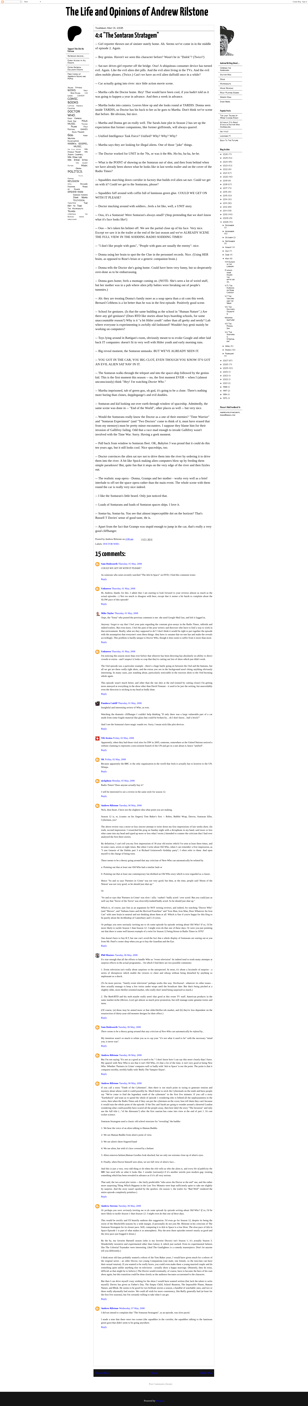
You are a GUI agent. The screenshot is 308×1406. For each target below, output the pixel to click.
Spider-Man (225, 97)
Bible (86, 90)
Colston (71, 108)
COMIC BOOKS (73, 101)
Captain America (75, 106)
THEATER (72, 203)
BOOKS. (72, 90)
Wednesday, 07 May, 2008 (132, 1308)
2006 (226, 364)
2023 (225, 165)
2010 (225, 214)
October (229, 237)
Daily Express (75, 118)
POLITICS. (75, 171)
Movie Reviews (226, 88)
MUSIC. (78, 146)
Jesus (222, 79)
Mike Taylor (107, 613)
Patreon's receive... (76, 56)
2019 (225, 180)
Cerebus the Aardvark (225, 69)
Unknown (106, 588)
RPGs (69, 184)
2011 (225, 210)
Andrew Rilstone (109, 805)
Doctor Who (225, 74)
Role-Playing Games (229, 92)
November (229, 231)
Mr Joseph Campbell (78, 153)
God (70, 135)
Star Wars (80, 197)
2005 (226, 368)
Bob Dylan (75, 93)
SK (102, 759)
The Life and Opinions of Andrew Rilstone (137, 12)
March (228, 349)
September (230, 241)
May (227, 258)
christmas (72, 214)
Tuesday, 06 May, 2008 (130, 805)
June (227, 254)
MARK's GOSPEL (78, 143)
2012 (225, 207)
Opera (78, 168)
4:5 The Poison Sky (229, 326)
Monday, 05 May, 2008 (123, 780)
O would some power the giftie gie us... (230, 276)
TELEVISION (79, 200)
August (228, 247)
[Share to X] (147, 539)
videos (81, 216)
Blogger (160, 1400)
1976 (225, 398)
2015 (225, 195)
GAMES (84, 129)
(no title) (224, 131)
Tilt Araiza (106, 738)
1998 (225, 387)
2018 (225, 184)
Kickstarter (73, 141)
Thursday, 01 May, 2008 (130, 563)
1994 (225, 394)
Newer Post (102, 1373)
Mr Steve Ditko (78, 159)
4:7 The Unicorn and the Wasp (229, 299)
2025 (225, 158)
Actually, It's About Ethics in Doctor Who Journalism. (230, 124)
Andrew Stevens (109, 1206)
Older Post (206, 1373)
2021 (225, 173)
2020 (226, 176)
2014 (225, 199)
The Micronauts (75, 208)
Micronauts (225, 83)
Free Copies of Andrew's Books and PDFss (77, 76)
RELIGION (73, 181)
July (227, 251)
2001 (225, 383)
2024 (225, 161)
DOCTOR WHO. (111, 544)
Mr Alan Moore (74, 149)
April (228, 346)
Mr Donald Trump (78, 150)
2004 (226, 372)
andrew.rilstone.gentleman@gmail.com (230, 413)
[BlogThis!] (144, 539)
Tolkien (71, 211)
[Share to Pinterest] (151, 539)
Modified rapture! (230, 318)
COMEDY (80, 96)
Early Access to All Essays (77, 61)
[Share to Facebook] (149, 539)
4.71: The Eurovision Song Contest (229, 289)
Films (74, 126)
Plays (81, 176)
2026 (226, 154)
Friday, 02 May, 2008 (123, 738)
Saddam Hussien (80, 194)
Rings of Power (78, 188)
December (229, 225)
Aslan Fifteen (75, 87)
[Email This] (142, 539)
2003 (226, 375)
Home (154, 1373)
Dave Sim (72, 121)
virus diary (72, 219)
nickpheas (106, 780)
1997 (225, 390)
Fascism (85, 124)
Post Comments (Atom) (160, 1384)
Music (84, 165)
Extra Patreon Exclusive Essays (75, 68)
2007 (226, 360)
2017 (225, 188)
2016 (225, 192)
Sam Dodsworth (109, 563)
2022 (225, 169)
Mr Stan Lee (75, 157)
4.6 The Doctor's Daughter (230, 310)
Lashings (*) (225, 136)
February (229, 353)
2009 (226, 218)
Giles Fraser (78, 132)
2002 (226, 379)
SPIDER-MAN (75, 191)
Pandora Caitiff (109, 703)
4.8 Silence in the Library (230, 264)
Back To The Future (229, 140)
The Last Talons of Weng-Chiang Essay (229, 116)
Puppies (71, 178)
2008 (226, 222)
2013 (225, 203)
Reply (104, 579)
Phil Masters (107, 955)
